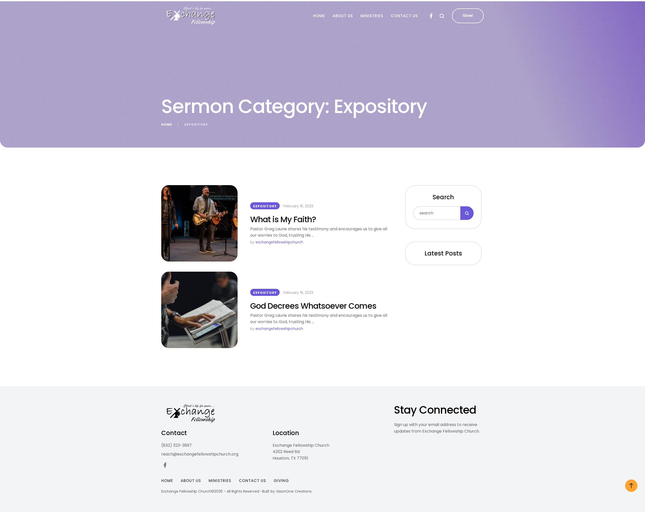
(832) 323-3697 (176, 445)
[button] (442, 15)
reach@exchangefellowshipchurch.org (199, 454)
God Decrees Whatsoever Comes (313, 305)
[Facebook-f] (431, 15)
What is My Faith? (283, 219)
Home (166, 124)
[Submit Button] (467, 213)
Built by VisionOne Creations (287, 491)
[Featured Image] (199, 223)
